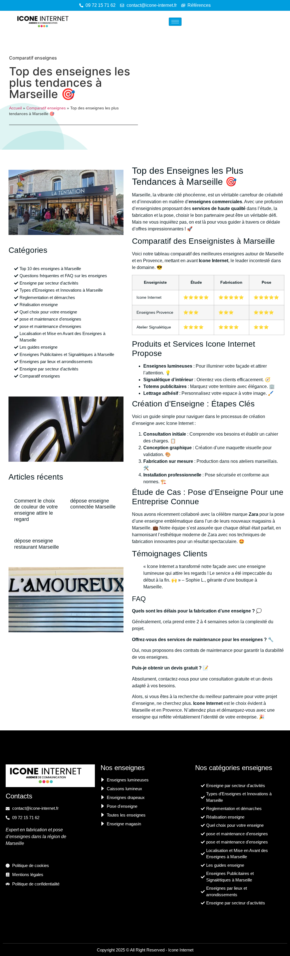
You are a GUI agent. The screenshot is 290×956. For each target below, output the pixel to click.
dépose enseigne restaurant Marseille (36, 544)
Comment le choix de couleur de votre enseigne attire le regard (36, 510)
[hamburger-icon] (175, 22)
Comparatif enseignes (33, 58)
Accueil (15, 108)
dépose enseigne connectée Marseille (93, 504)
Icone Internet (180, 949)
